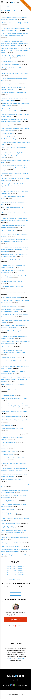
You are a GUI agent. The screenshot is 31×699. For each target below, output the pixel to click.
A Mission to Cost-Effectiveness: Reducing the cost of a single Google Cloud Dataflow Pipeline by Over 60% (14, 249)
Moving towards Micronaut (10, 451)
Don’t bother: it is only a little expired (12, 286)
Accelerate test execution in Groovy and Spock (15, 212)
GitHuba (8, 658)
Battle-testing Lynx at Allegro (10, 84)
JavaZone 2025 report (8, 133)
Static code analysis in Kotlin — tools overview (15, 73)
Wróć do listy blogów (8, 7)
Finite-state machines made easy (11, 523)
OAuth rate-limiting (7, 454)
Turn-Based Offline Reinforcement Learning (14, 411)
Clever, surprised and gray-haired (11, 297)
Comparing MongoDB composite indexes (14, 463)
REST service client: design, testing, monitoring (15, 260)
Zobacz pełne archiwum (15, 579)
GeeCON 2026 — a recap (9, 61)
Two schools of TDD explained (10, 64)
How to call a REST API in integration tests (14, 147)
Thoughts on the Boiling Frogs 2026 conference (15, 68)
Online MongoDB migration (10, 306)
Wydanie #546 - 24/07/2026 (15, 575)
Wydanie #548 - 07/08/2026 (15, 570)
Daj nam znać (15, 593)
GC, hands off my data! (8, 395)
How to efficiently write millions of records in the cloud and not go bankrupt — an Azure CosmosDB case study (15, 379)
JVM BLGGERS (12, 2)
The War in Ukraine (7, 425)
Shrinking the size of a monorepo (11, 434)
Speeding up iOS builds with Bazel (11, 546)
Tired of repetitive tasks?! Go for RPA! (13, 281)
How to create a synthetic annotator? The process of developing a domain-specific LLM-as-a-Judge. (15, 168)
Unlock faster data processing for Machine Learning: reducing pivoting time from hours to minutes (14, 155)
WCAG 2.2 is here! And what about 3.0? (13, 292)
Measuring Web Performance (10, 501)
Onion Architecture (7, 347)
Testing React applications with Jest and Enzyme (15, 555)
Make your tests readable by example (12, 428)
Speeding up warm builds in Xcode (11, 543)
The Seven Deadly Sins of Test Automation (14, 92)
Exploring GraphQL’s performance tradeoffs (14, 398)
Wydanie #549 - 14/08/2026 (15, 568)
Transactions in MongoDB (9, 357)
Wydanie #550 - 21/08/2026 (15, 566)
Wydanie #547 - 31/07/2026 (15, 573)
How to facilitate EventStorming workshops (14, 390)
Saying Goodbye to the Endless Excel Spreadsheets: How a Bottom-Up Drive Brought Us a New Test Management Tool (14, 43)
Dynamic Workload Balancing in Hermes (13, 331)
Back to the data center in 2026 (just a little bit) (15, 23)
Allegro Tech (8, 11)
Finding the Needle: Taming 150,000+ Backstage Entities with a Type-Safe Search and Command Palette (15, 50)
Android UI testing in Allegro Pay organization (15, 420)
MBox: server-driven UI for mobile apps (13, 384)
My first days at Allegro (8, 509)
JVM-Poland (21, 658)
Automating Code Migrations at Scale (12, 207)
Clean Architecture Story (9, 442)
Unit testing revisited (8, 125)
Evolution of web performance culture (12, 479)
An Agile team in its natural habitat (11, 416)
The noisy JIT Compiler (8, 231)
